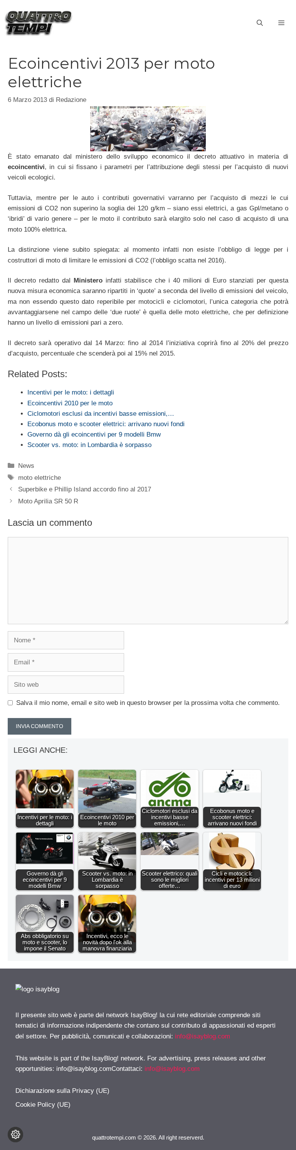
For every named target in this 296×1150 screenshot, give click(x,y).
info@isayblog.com (202, 1036)
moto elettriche (39, 477)
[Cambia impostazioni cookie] (15, 1134)
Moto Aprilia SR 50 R (48, 501)
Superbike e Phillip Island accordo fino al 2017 (84, 489)
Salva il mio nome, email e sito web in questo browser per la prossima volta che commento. (148, 702)
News (26, 465)
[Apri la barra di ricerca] (260, 23)
